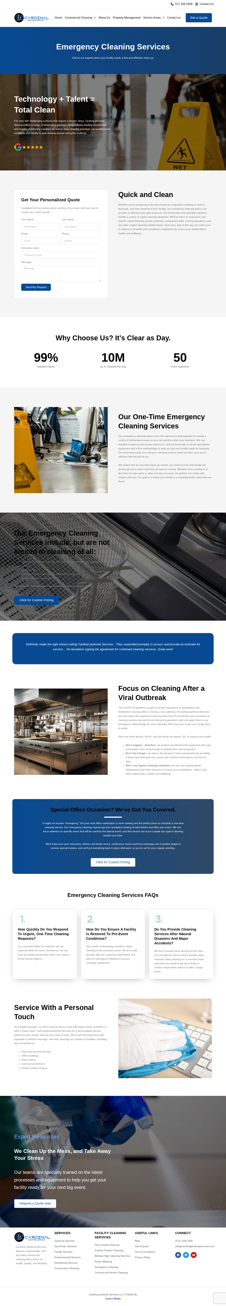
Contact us (173, 17)
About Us (104, 17)
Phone (65, 233)
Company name (30, 247)
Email (24, 233)
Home (58, 17)
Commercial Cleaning (78, 17)
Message (26, 262)
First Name (27, 219)
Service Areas (152, 17)
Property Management (127, 17)
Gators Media (113, 1298)
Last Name (68, 219)
